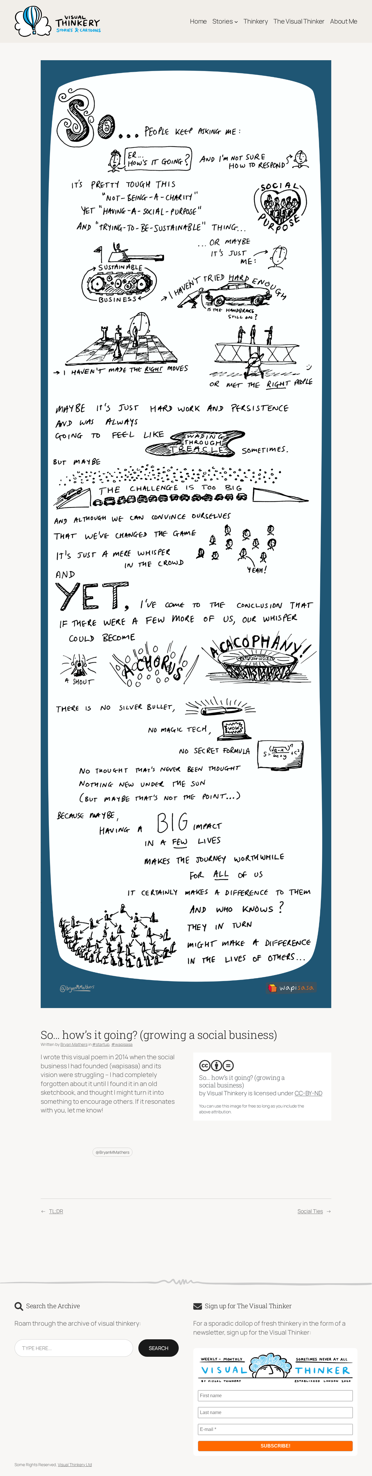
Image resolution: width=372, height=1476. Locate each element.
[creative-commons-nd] (228, 1065)
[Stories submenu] (236, 21)
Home (198, 21)
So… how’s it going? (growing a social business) (242, 1081)
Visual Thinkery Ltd (75, 1464)
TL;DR (56, 1211)
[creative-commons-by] (216, 1065)
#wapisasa (122, 1044)
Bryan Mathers (73, 1044)
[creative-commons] (205, 1065)
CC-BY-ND (308, 1093)
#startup (100, 1044)
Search (158, 1348)
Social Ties (310, 1211)
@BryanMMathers (112, 1152)
